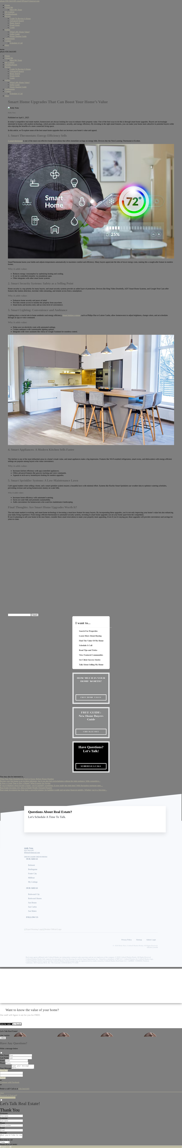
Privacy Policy (126, 940)
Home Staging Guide (18, 36)
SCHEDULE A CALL (91, 766)
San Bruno (32, 903)
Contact (8, 41)
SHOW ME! (6, 1024)
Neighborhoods (11, 14)
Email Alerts (15, 25)
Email (2, 1060)
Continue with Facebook (9, 1082)
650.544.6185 (8, 52)
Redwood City (34, 894)
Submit (3, 1078)
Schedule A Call (16, 43)
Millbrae (31, 878)
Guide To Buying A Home (20, 19)
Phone (2, 1063)
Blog (7, 45)
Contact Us (141, 823)
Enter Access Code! (7, 1098)
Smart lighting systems (71, 315)
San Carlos (32, 907)
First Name (4, 1055)
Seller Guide (15, 34)
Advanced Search (17, 21)
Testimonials (10, 39)
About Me (9, 7)
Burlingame (32, 869)
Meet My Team (16, 10)
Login (12, 27)
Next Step (4, 1070)
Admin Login (151, 940)
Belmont (31, 865)
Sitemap (139, 940)
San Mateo (32, 911)
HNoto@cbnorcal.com (32, 852)
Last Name (4, 1058)
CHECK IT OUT (91, 732)
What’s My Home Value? (20, 32)
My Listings (9, 12)
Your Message (5, 1068)
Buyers (8, 16)
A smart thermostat (15, 141)
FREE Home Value (91, 697)
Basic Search (15, 23)
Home (7, 5)
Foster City (32, 873)
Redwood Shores (35, 898)
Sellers (7, 30)
